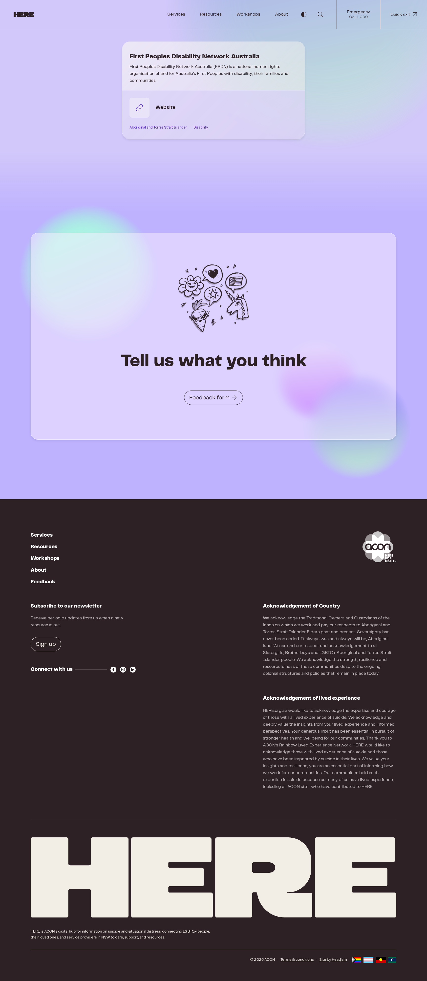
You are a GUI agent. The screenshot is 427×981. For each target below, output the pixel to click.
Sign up (46, 644)
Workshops (248, 14)
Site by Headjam (333, 959)
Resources (211, 14)
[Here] (213, 877)
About (281, 14)
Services (176, 14)
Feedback (43, 582)
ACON (49, 931)
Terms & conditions (297, 959)
